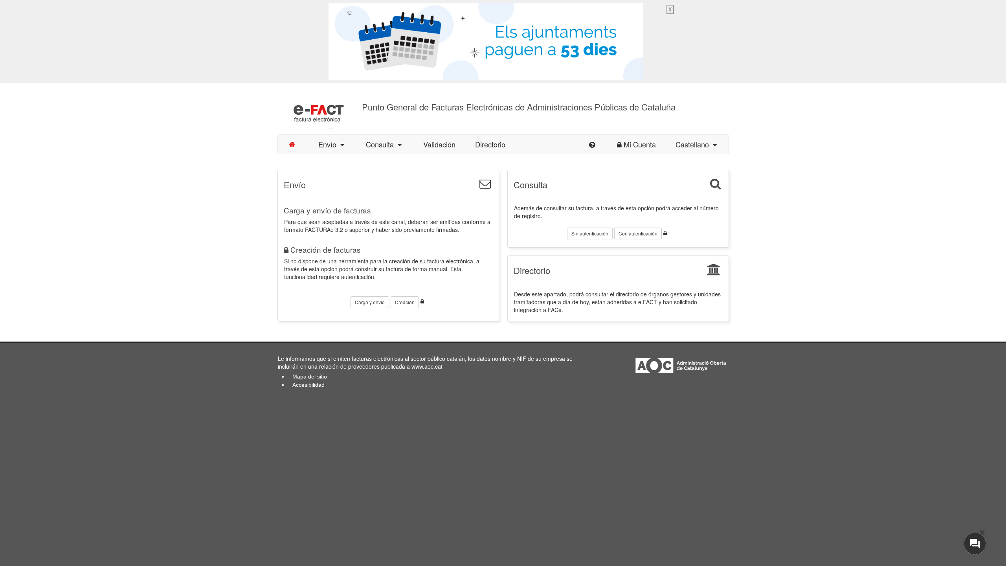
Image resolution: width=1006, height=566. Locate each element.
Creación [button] (405, 302)
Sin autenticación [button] (589, 233)
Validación (439, 144)
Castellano (694, 144)
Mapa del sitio (309, 376)
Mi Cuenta (640, 144)
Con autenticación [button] (638, 233)
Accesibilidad (308, 385)
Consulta (382, 144)
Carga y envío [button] (370, 302)
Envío (329, 144)
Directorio (490, 144)
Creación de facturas (325, 249)
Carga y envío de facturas (327, 210)
